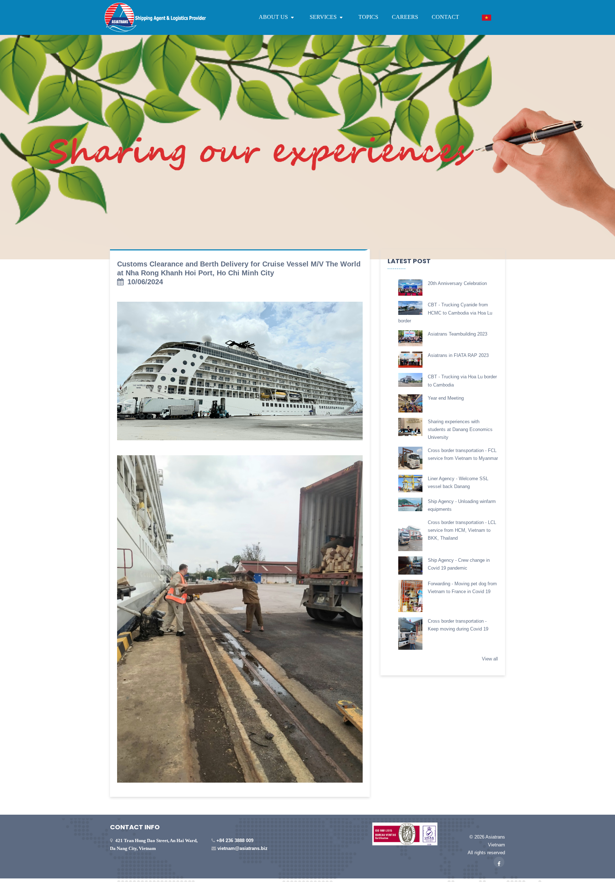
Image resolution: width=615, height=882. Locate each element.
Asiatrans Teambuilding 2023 (457, 334)
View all (490, 659)
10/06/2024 (145, 282)
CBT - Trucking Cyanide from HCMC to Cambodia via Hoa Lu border (445, 312)
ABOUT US (274, 17)
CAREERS (405, 17)
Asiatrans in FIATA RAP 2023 (458, 355)
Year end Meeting (446, 398)
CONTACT (445, 17)
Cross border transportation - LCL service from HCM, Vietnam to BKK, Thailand (462, 530)
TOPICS (368, 17)
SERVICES (324, 17)
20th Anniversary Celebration (457, 283)
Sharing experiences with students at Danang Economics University (460, 429)
